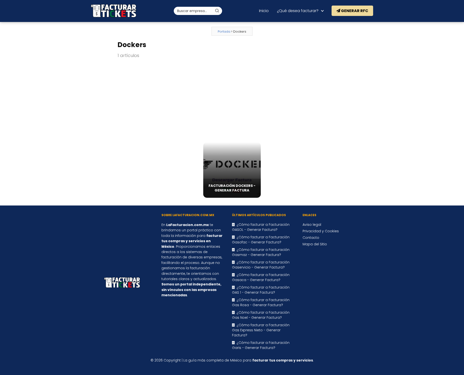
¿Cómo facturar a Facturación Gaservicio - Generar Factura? (261, 265)
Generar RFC (354, 11)
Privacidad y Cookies (321, 231)
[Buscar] (217, 10)
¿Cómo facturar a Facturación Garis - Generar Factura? (261, 345)
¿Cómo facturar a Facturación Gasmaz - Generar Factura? (261, 252)
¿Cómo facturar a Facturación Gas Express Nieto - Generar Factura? (261, 330)
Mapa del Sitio (315, 244)
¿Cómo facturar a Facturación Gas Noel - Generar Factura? (261, 315)
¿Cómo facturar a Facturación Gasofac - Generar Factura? (261, 240)
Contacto (311, 237)
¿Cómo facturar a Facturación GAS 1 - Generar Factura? (261, 290)
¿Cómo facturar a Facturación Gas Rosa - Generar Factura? (261, 302)
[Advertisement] (232, 100)
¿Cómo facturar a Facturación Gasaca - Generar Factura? (261, 277)
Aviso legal (312, 224)
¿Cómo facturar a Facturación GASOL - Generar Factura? (261, 227)
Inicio (264, 11)
